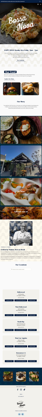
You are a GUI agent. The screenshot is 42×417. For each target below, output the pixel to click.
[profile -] (38, 4)
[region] (21, 277)
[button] (8, 376)
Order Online (32, 300)
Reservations (9, 300)
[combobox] (21, 269)
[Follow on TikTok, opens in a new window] (24, 390)
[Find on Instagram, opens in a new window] (21, 390)
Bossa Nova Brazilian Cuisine (21, 404)
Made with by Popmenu (13, 386)
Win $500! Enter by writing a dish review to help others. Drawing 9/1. (13, 1)
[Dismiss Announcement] (40, 1)
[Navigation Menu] (40, 4)
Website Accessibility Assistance (21, 410)
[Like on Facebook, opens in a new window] (18, 390)
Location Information (21, 300)
